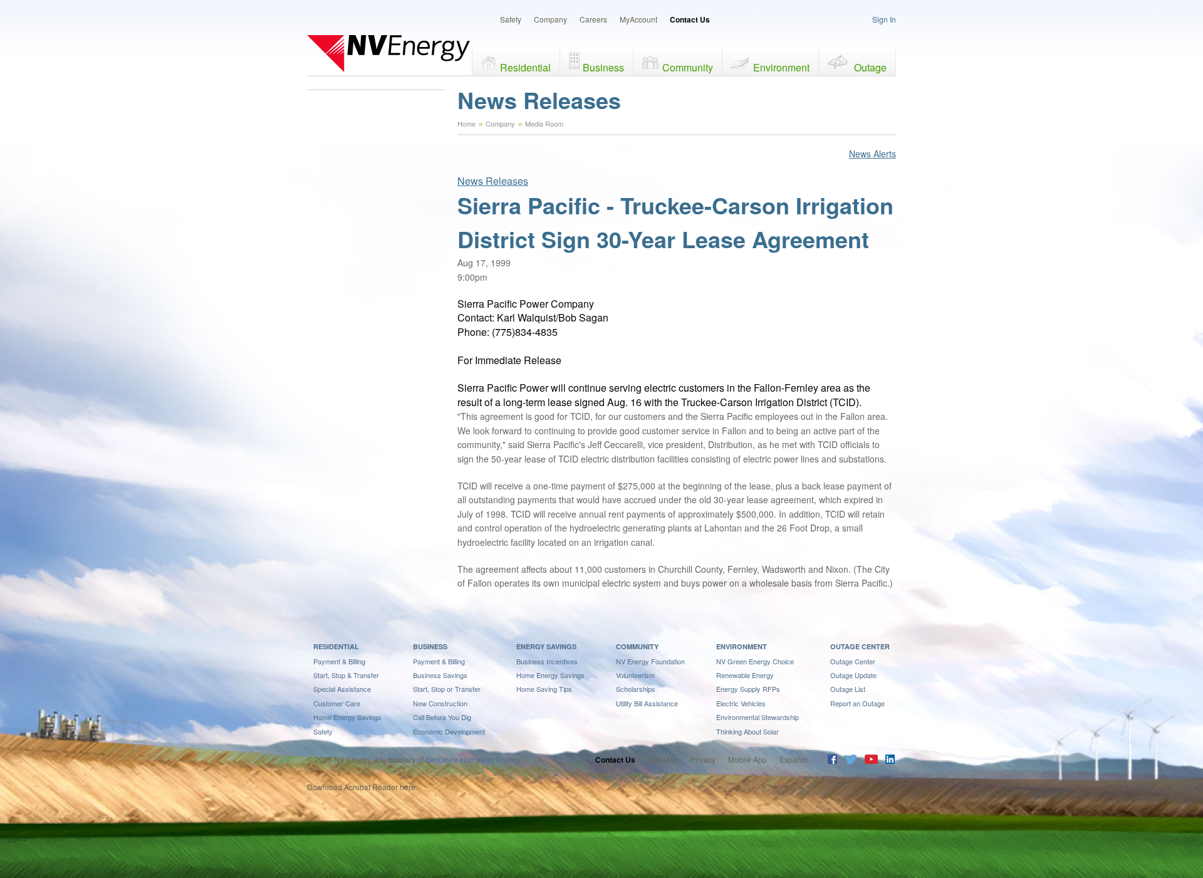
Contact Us (690, 19)
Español (793, 759)
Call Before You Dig (442, 717)
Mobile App (747, 759)
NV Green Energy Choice (755, 661)
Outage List (847, 689)
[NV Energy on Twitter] (851, 760)
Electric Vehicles (741, 703)
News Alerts (872, 153)
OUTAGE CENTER (860, 646)
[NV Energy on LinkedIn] (890, 760)
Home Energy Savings (347, 717)
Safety (510, 19)
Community (687, 67)
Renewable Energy (745, 675)
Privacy (703, 759)
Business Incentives (547, 661)
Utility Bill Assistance (647, 703)
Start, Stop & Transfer (346, 675)
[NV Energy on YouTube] (871, 760)
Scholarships (635, 689)
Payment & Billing (339, 661)
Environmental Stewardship (757, 717)
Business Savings (440, 675)
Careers (593, 19)
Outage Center (852, 661)
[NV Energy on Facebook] (832, 760)
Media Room (544, 123)
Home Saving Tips (544, 689)
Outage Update (853, 675)
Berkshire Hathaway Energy (472, 759)
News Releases (492, 181)
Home (466, 123)
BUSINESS (430, 646)
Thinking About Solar (747, 731)
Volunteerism (635, 675)
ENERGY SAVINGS (546, 646)
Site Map (663, 759)
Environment (781, 67)
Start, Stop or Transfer (447, 689)
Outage (870, 67)
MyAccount (638, 19)
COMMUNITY (637, 646)
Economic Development (449, 731)
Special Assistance (342, 689)
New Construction (440, 703)
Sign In (884, 19)
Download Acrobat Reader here (361, 786)
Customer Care (336, 703)
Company (550, 19)
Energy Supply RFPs (748, 689)
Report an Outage (857, 703)
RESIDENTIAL (336, 646)
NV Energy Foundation (650, 661)
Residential (525, 67)
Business (603, 67)
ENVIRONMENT (741, 646)
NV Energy (388, 53)
